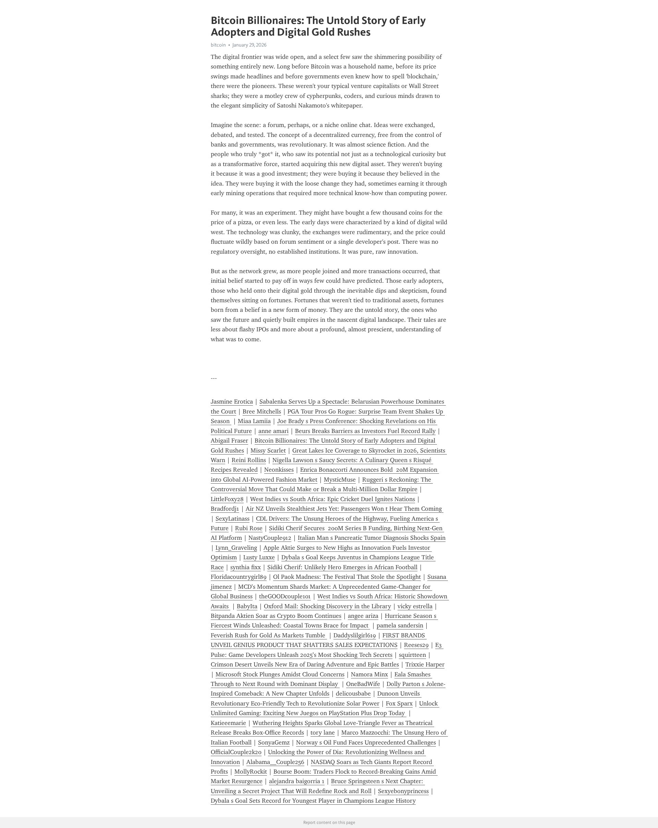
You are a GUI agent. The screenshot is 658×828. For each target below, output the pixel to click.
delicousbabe (353, 693)
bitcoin (218, 45)
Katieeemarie (228, 723)
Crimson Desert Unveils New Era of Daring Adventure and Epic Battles (305, 664)
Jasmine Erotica (232, 401)
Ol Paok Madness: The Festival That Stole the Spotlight (347, 577)
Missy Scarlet (268, 450)
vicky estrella (415, 606)
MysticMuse (340, 479)
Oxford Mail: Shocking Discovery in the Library (327, 606)
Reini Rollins (249, 460)
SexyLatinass (232, 518)
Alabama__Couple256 (275, 762)
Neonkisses (279, 469)
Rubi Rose (249, 528)
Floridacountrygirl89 (239, 577)
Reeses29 (416, 645)
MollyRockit (250, 771)
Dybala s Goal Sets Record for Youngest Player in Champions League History (313, 800)
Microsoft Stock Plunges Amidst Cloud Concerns (280, 674)
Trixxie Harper (424, 664)
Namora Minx (369, 674)
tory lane (322, 732)
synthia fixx (245, 567)
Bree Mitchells (262, 411)
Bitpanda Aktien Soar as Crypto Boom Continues (276, 616)
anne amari (273, 431)
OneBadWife (363, 684)
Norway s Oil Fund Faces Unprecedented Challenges (366, 742)
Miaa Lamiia (254, 421)
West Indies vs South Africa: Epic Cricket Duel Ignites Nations (332, 499)
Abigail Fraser (229, 440)
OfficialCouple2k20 (236, 752)
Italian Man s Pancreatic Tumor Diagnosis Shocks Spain (372, 538)
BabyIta (247, 606)
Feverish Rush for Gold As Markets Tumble (269, 635)
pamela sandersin (400, 625)
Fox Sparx (399, 703)
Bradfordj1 (225, 508)
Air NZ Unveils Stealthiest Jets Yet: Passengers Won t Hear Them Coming (344, 508)
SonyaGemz (274, 742)
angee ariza (363, 616)
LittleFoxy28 (227, 499)
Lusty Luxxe (259, 557)
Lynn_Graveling (236, 547)
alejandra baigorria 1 (297, 781)
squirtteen (412, 655)
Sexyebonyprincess (403, 791)
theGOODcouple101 (285, 596)
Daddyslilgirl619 (354, 635)
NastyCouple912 (269, 538)
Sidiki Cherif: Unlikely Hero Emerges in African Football (342, 567)
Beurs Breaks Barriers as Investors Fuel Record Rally (365, 431)
